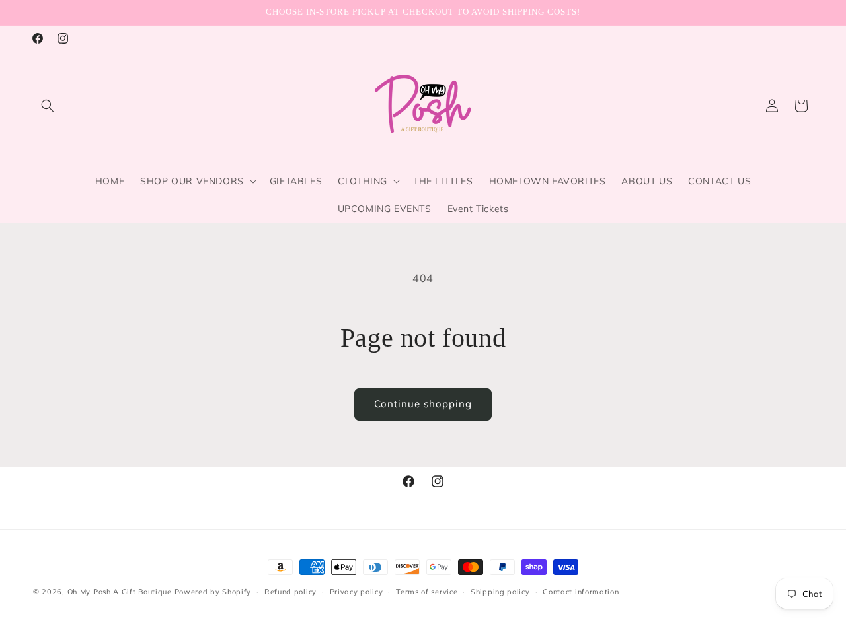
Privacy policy (356, 591)
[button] (47, 105)
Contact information (581, 591)
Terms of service (426, 591)
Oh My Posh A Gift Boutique (119, 591)
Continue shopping (423, 403)
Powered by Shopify (213, 591)
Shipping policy (500, 591)
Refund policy (290, 591)
